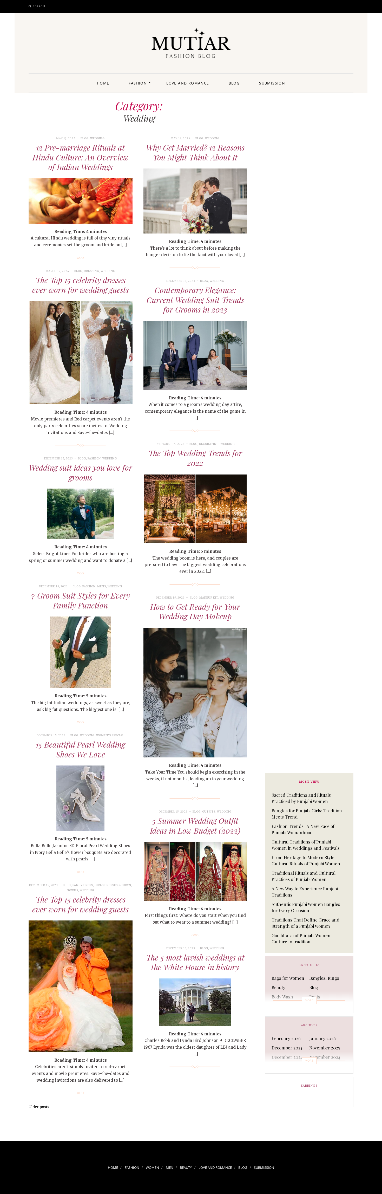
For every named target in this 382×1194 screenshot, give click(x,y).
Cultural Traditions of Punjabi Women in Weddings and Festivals (306, 845)
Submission (272, 83)
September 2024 (325, 1066)
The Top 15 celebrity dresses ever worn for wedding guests (80, 285)
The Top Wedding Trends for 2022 (195, 458)
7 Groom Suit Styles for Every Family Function (80, 600)
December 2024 (287, 1057)
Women (152, 1167)
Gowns (72, 890)
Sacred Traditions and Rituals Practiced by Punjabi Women (301, 798)
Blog (234, 83)
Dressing (91, 271)
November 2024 (324, 1057)
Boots (314, 997)
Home (103, 83)
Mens (101, 586)
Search (39, 6)
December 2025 (287, 1047)
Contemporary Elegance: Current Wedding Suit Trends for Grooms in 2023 (195, 300)
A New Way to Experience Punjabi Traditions (305, 892)
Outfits (208, 811)
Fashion (138, 83)
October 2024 (285, 1066)
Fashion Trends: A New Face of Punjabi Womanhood (303, 829)
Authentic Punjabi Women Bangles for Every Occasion (306, 907)
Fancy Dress (83, 885)
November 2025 (324, 1047)
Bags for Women (288, 978)
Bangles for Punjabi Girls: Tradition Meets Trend (307, 814)
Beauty (278, 987)
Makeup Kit (208, 597)
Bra (275, 1006)
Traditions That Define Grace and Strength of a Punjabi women (305, 923)
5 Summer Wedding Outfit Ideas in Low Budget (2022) (195, 825)
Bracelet (317, 1006)
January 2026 (322, 1038)
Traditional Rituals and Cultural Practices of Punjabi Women (303, 876)
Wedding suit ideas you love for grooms (80, 472)
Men (169, 1167)
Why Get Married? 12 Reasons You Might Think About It (195, 152)
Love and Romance (187, 83)
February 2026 (286, 1038)
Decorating (209, 444)
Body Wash (282, 997)
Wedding (97, 138)
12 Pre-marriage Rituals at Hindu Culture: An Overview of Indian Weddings (80, 157)
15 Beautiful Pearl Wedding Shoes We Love (80, 749)
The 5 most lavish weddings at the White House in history (195, 962)
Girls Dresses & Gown (113, 885)
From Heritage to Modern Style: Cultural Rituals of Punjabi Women (306, 860)
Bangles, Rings (324, 978)
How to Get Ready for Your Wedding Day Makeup (195, 611)
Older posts (39, 1107)
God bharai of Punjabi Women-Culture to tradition (302, 938)
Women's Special (110, 735)
